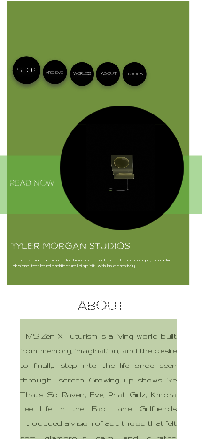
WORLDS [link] (82, 73)
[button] (120, 167)
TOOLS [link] (134, 73)
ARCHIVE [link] (54, 72)
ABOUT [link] (109, 73)
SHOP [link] (25, 69)
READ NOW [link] (32, 183)
